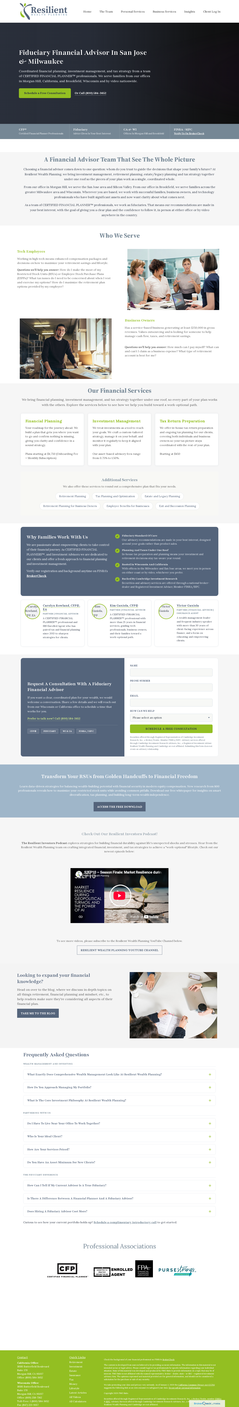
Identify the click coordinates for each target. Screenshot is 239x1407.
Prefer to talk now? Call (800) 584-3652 (53, 718)
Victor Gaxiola (188, 605)
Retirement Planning (72, 496)
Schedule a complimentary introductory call (125, 1222)
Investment (75, 1366)
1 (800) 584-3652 (39, 1401)
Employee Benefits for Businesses (128, 506)
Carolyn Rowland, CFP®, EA (61, 607)
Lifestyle (74, 1388)
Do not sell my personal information (185, 1388)
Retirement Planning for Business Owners (70, 506)
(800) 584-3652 (34, 1377)
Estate (73, 1370)
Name (134, 665)
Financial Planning (43, 421)
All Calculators (77, 1401)
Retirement (76, 1362)
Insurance (75, 1375)
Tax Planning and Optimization (115, 496)
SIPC (108, 1401)
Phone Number (140, 680)
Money (73, 1384)
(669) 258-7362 (33, 1397)
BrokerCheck (36, 576)
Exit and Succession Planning (177, 506)
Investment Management (116, 421)
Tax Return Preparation (182, 421)
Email (134, 695)
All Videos (75, 1397)
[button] (87, 11)
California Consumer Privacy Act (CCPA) (196, 1385)
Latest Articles (78, 1392)
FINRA (218, 1399)
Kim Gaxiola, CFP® (124, 605)
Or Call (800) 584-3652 (90, 93)
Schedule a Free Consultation (45, 93)
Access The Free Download (119, 806)
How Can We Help (142, 711)
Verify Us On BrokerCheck (189, 133)
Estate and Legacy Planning (162, 496)
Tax (71, 1379)
